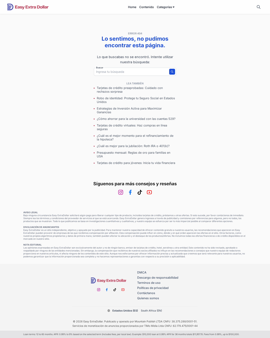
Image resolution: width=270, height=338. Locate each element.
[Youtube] (149, 192)
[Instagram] (121, 192)
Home (132, 7)
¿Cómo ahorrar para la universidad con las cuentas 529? (136, 119)
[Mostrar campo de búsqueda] (259, 7)
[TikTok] (140, 192)
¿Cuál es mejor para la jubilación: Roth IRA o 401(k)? (133, 146)
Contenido (146, 7)
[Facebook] (130, 192)
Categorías (164, 7)
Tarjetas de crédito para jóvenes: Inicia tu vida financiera (136, 163)
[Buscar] (172, 72)
